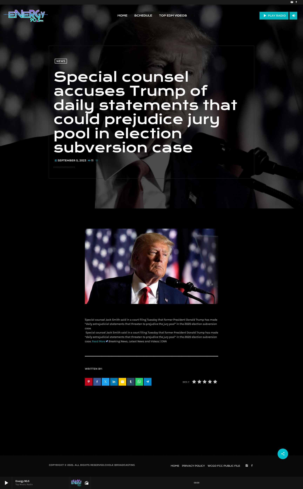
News (60, 61)
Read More (98, 341)
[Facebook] (296, 2)
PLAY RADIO (274, 15)
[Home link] (26, 16)
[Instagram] (292, 2)
